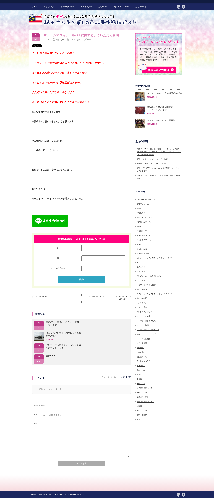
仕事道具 (140, 352)
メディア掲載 (86, 6)
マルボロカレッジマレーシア (148, 330)
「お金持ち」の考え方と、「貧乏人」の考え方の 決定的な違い (107, 298)
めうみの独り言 (42, 296)
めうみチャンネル (143, 235)
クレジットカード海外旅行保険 (149, 276)
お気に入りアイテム (144, 222)
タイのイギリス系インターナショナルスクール (155, 294)
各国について (142, 357)
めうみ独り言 (142, 249)
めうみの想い (49, 6)
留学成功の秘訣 (67, 6)
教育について (142, 374)
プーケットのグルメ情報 (146, 321)
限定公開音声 (142, 415)
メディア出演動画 (143, 339)
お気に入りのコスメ (144, 217)
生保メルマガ (142, 392)
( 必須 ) (39, 405)
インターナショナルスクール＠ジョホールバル (155, 258)
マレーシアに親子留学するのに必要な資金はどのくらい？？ (63, 346)
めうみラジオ (142, 244)
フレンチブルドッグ (144, 312)
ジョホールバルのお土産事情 (161, 120)
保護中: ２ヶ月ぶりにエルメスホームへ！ (153, 163)
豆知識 (139, 406)
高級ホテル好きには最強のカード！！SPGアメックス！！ (162, 108)
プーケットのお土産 (144, 316)
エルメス (140, 262)
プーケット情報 (143, 325)
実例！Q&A (59, 40)
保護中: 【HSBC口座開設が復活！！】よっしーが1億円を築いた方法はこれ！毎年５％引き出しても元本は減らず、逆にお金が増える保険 (159, 152)
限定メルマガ (142, 410)
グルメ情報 (141, 280)
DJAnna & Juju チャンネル (147, 199)
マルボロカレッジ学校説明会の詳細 (164, 93)
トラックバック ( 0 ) (108, 377)
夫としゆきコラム (143, 361)
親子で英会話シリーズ (145, 402)
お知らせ (140, 226)
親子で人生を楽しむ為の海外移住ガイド (54, 494)
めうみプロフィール (144, 240)
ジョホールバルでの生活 (146, 285)
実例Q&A (50, 355)
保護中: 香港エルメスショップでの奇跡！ (153, 159)
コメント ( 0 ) (126, 377)
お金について (142, 231)
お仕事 (139, 208)
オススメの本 (142, 267)
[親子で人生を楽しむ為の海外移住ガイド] (83, 24)
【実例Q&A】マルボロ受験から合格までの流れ (63, 334)
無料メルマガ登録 (121, 6)
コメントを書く (76, 40)
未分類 (139, 379)
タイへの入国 (142, 298)
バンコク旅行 (142, 307)
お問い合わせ (140, 6)
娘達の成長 (141, 366)
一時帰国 (140, 348)
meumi (89, 39)
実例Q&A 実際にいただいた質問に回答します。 (63, 323)
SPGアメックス (143, 204)
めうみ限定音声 (143, 253)
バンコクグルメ (143, 303)
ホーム (34, 6)
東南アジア (141, 384)
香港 (138, 419)
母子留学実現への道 (144, 388)
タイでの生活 (142, 289)
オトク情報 (141, 271)
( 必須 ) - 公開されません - (48, 415)
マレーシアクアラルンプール (148, 334)
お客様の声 (103, 6)
